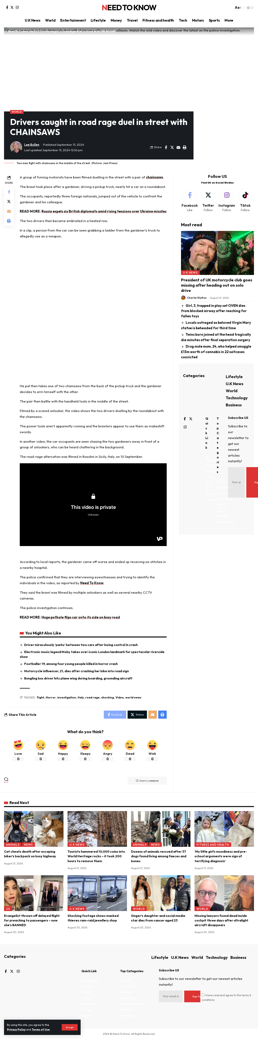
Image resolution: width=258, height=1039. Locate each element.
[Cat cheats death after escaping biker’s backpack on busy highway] (33, 829)
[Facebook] (7, 7)
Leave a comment (149, 780)
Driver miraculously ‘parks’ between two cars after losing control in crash (81, 645)
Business (234, 404)
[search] (230, 8)
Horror (51, 697)
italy (81, 697)
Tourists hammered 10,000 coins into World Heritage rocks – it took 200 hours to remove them (96, 856)
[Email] (178, 147)
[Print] (184, 147)
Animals (13, 844)
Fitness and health (213, 844)
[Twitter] (12, 7)
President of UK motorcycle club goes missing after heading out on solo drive (216, 285)
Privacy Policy (16, 1029)
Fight (40, 697)
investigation (66, 697)
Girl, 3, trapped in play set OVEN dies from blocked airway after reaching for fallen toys (214, 310)
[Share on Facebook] (166, 147)
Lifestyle (234, 376)
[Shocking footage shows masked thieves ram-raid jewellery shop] (97, 893)
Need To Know (129, 7)
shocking (107, 697)
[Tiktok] (245, 201)
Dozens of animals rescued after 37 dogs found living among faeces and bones (158, 856)
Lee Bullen (31, 145)
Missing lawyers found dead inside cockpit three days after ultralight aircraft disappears (221, 920)
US (8, 909)
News (28, 844)
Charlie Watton (197, 297)
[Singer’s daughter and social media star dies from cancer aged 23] (160, 893)
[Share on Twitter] (172, 147)
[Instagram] (17, 7)
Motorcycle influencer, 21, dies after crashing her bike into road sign (76, 671)
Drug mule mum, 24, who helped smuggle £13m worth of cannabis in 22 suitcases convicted (216, 351)
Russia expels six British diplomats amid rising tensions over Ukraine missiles (104, 211)
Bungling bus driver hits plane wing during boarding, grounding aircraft (78, 678)
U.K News (190, 273)
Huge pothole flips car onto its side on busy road (81, 617)
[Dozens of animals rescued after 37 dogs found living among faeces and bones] (160, 829)
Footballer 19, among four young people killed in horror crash (71, 664)
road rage (92, 697)
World (17, 111)
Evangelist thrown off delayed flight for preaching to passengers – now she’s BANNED (32, 920)
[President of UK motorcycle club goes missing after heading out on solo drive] (217, 253)
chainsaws (154, 177)
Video (119, 697)
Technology (237, 397)
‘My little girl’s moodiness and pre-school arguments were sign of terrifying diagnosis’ (221, 856)
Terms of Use (41, 1029)
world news (133, 697)
